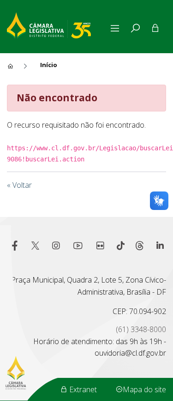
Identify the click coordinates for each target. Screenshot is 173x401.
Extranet (82, 389)
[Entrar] (155, 28)
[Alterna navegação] (116, 28)
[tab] (135, 28)
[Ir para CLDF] (57, 24)
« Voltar (19, 185)
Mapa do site (144, 389)
